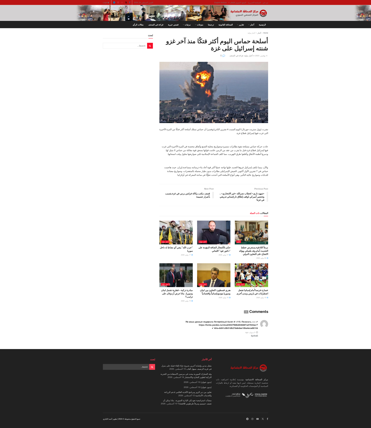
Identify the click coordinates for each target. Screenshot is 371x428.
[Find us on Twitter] (126, 2)
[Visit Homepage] (249, 13)
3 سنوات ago (250, 332)
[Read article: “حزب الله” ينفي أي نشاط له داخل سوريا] (176, 232)
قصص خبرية (173, 24)
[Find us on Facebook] (129, 2)
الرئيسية (262, 24)
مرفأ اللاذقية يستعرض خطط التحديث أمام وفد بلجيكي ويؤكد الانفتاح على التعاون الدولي (253, 251)
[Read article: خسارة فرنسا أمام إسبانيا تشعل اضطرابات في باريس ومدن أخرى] (251, 275)
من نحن (265, 2)
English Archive (220, 2)
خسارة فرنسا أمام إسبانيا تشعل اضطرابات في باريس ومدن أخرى (252, 291)
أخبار (252, 24)
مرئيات (188, 24)
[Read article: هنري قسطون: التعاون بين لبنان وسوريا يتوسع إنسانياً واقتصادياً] (213, 275)
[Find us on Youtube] (122, 2)
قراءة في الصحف (155, 24)
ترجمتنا (211, 24)
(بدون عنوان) (206, 382)
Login (105, 2)
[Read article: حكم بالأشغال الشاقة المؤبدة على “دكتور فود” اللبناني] (213, 232)
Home (265, 32)
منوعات (200, 24)
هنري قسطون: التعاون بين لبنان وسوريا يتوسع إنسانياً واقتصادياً (215, 291)
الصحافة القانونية (226, 24)
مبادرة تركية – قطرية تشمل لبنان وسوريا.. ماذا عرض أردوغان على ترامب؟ (177, 293)
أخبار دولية (251, 32)
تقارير (241, 24)
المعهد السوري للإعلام (238, 2)
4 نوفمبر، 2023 (261, 55)
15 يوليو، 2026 (261, 297)
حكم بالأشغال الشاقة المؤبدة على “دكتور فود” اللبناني (214, 249)
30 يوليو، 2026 (261, 258)
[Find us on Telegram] (114, 2)
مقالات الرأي (138, 24)
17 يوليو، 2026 (224, 255)
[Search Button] (104, 24)
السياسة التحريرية (254, 2)
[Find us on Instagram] (118, 2)
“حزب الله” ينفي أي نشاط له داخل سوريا (176, 249)
